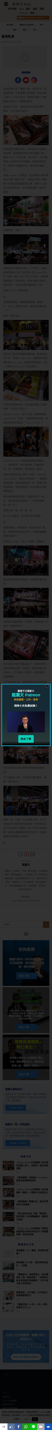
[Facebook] (18, 1426)
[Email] (41, 1426)
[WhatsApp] (26, 1426)
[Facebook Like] (11, 1426)
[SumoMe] (48, 1426)
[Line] (33, 1426)
